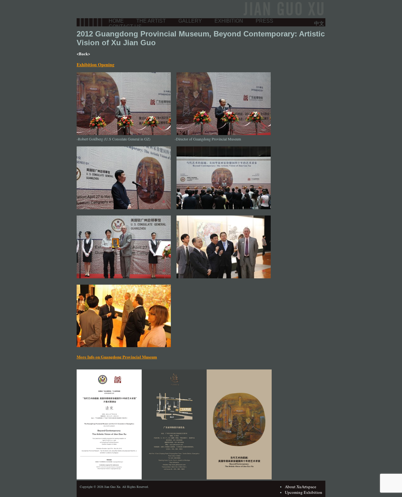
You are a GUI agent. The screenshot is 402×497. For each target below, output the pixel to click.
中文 (319, 23)
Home (116, 21)
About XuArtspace (300, 486)
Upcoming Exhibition (303, 492)
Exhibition (229, 21)
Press (264, 21)
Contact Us (125, 26)
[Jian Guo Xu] (282, 15)
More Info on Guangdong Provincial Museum (117, 357)
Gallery (190, 21)
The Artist (151, 21)
